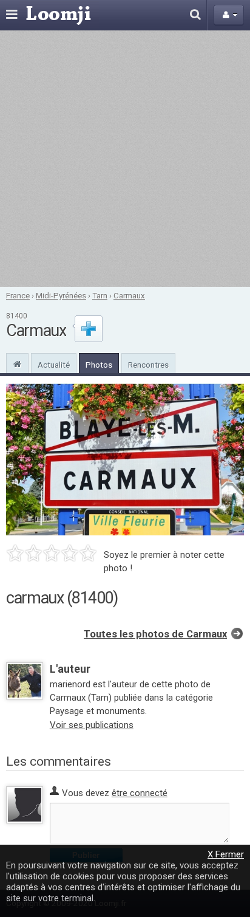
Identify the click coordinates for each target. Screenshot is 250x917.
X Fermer (226, 854)
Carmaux (129, 295)
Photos (99, 364)
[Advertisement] (125, 158)
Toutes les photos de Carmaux (155, 634)
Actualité (54, 364)
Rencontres (148, 364)
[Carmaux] (17, 363)
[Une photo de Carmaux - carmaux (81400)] (125, 459)
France (18, 295)
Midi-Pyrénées (61, 295)
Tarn (99, 295)
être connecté (139, 793)
